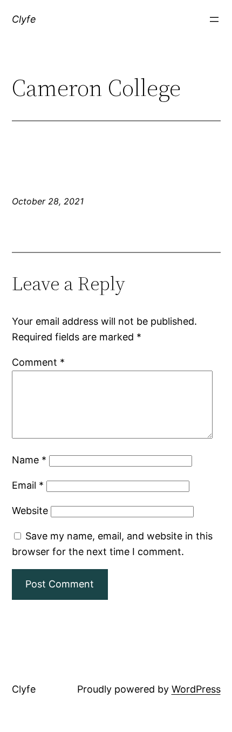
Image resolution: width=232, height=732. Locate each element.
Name (29, 460)
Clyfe (24, 19)
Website (30, 510)
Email (28, 485)
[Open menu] (214, 19)
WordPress (196, 689)
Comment (38, 362)
